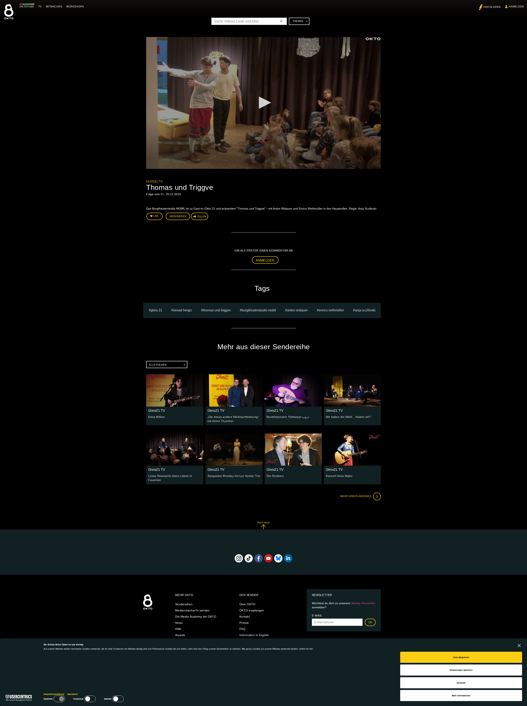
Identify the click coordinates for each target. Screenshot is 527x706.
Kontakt (244, 616)
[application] (263, 103)
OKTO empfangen (251, 610)
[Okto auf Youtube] (268, 558)
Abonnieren (178, 216)
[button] (263, 103)
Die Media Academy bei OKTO (195, 616)
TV (40, 6)
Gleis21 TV (154, 181)
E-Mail (317, 615)
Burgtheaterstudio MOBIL (259, 310)
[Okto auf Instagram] (239, 558)
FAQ (242, 629)
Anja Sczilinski (365, 310)
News (179, 622)
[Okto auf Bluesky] (278, 558)
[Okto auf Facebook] (258, 558)
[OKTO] (8, 15)
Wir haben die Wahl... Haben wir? (348, 416)
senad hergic (182, 310)
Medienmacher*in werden (192, 610)
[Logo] (373, 38)
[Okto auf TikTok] (249, 558)
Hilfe (178, 629)
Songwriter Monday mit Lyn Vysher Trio (234, 476)
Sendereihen (183, 604)
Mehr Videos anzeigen (356, 496)
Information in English (254, 635)
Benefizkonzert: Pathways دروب (288, 416)
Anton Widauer (297, 310)
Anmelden (265, 260)
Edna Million (156, 416)
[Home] (147, 609)
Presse (244, 622)
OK (370, 622)
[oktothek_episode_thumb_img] (174, 390)
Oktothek (27, 6)
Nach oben (263, 522)
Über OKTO (247, 604)
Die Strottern (275, 476)
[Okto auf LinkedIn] (288, 558)
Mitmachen (54, 6)
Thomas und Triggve (217, 310)
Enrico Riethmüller (331, 310)
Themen (298, 21)
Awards (180, 635)
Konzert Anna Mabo (339, 476)
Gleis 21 (156, 310)
